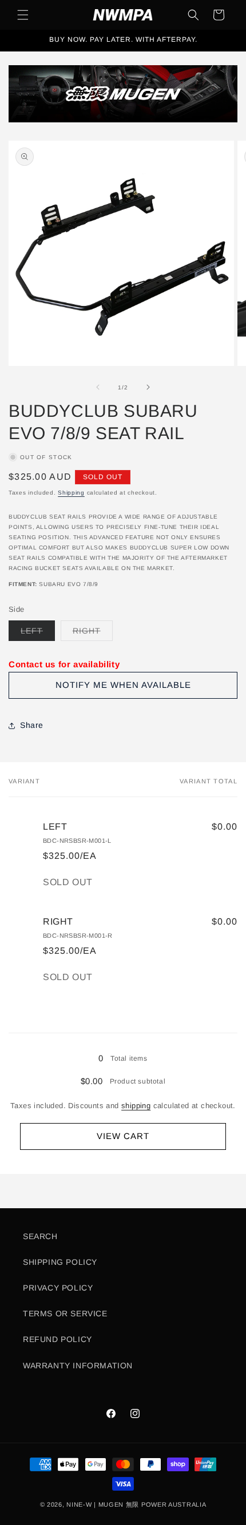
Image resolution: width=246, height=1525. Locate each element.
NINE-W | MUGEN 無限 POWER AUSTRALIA (136, 1504)
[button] (22, 14)
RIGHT (93, 633)
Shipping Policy (60, 1262)
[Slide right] (148, 387)
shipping (135, 1105)
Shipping (71, 492)
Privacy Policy (58, 1287)
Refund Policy (57, 1339)
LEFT (38, 633)
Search (40, 1236)
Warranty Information (78, 1365)
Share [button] (31, 725)
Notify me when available (123, 685)
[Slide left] (97, 387)
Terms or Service (65, 1313)
